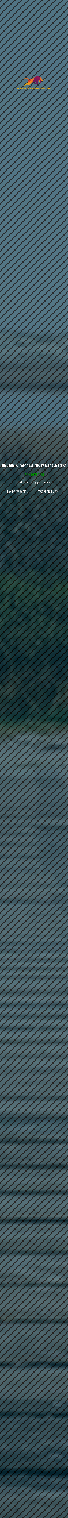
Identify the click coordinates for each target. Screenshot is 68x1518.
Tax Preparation (17, 491)
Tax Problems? (48, 491)
